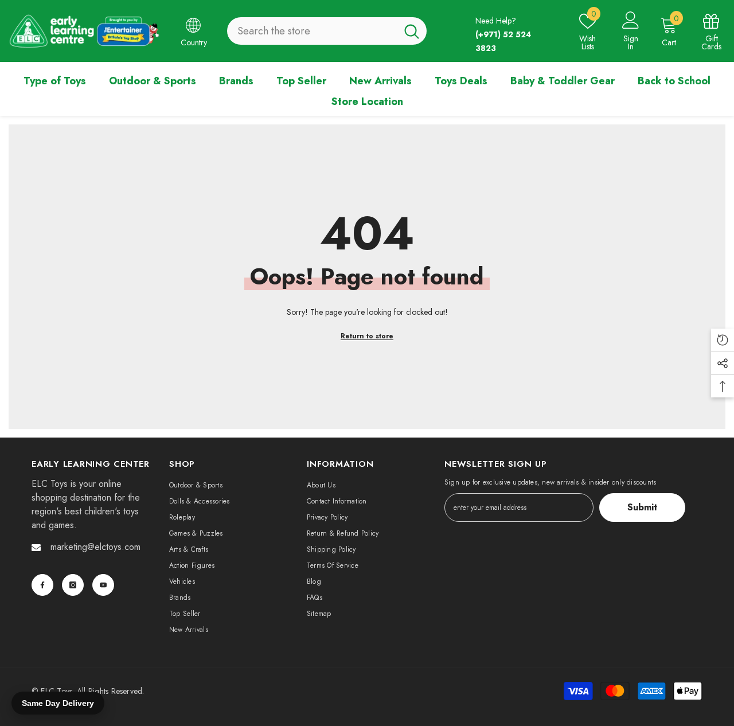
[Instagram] (73, 585)
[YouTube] (103, 585)
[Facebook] (42, 585)
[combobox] (312, 31)
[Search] (327, 31)
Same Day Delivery (58, 703)
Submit (642, 507)
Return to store (367, 336)
